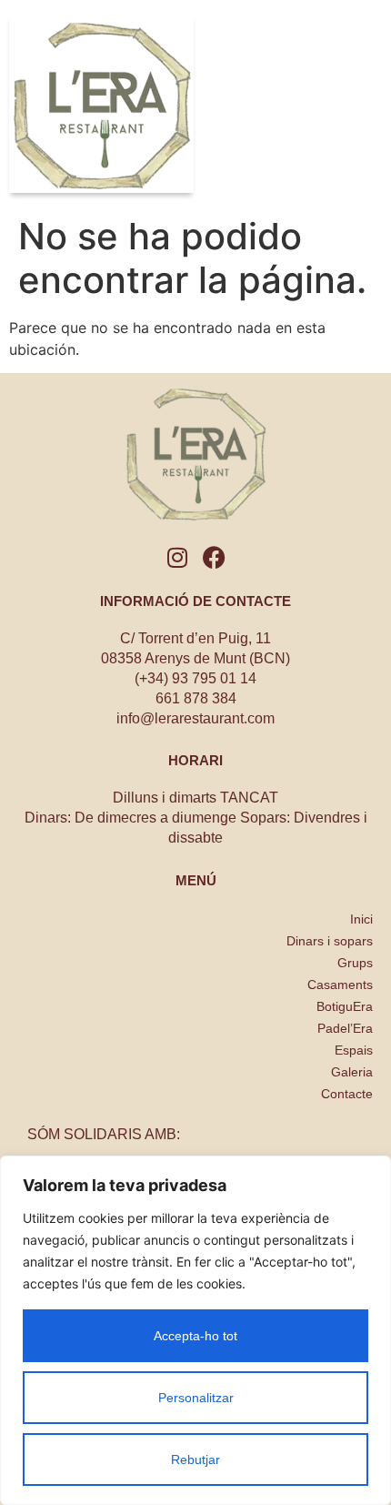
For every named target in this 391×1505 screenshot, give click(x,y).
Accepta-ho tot (195, 1335)
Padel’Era (345, 1028)
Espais (354, 1050)
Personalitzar (196, 1397)
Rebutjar (195, 1459)
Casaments (340, 984)
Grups (355, 962)
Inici (361, 919)
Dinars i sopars (329, 941)
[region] (195, 1330)
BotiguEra (344, 1006)
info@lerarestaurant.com (195, 718)
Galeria (352, 1072)
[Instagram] (178, 557)
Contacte (347, 1093)
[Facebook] (214, 557)
